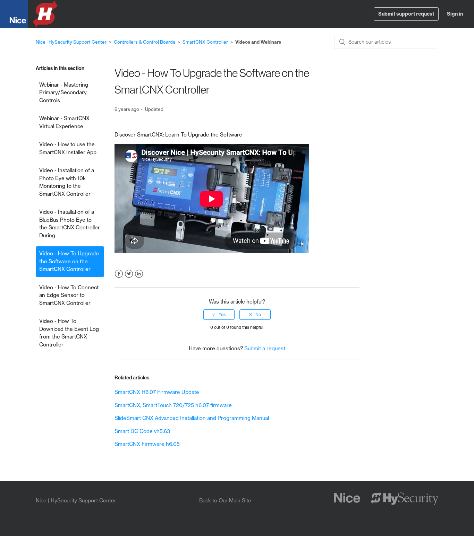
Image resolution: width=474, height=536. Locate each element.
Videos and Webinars (258, 42)
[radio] (219, 314)
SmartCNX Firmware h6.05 (147, 444)
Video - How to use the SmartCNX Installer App (67, 148)
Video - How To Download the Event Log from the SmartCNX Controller (69, 333)
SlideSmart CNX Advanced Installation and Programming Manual (192, 418)
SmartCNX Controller (205, 42)
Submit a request (264, 348)
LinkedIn (139, 274)
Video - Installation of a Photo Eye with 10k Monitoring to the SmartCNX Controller (66, 182)
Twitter (129, 274)
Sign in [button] (455, 14)
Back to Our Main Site (225, 500)
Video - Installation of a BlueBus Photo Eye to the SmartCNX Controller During (69, 224)
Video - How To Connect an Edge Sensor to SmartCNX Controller (69, 295)
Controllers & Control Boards (144, 42)
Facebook (119, 274)
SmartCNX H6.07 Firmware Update (157, 392)
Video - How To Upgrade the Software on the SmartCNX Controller (69, 261)
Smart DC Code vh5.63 (142, 431)
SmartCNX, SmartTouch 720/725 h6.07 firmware (173, 405)
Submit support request (406, 14)
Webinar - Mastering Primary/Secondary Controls (63, 92)
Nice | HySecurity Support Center (71, 42)
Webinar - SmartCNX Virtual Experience (64, 122)
